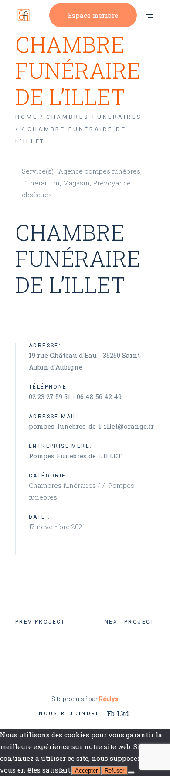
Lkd (123, 713)
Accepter (86, 770)
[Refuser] (131, 772)
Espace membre (93, 15)
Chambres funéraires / (65, 485)
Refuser (114, 770)
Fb (111, 713)
